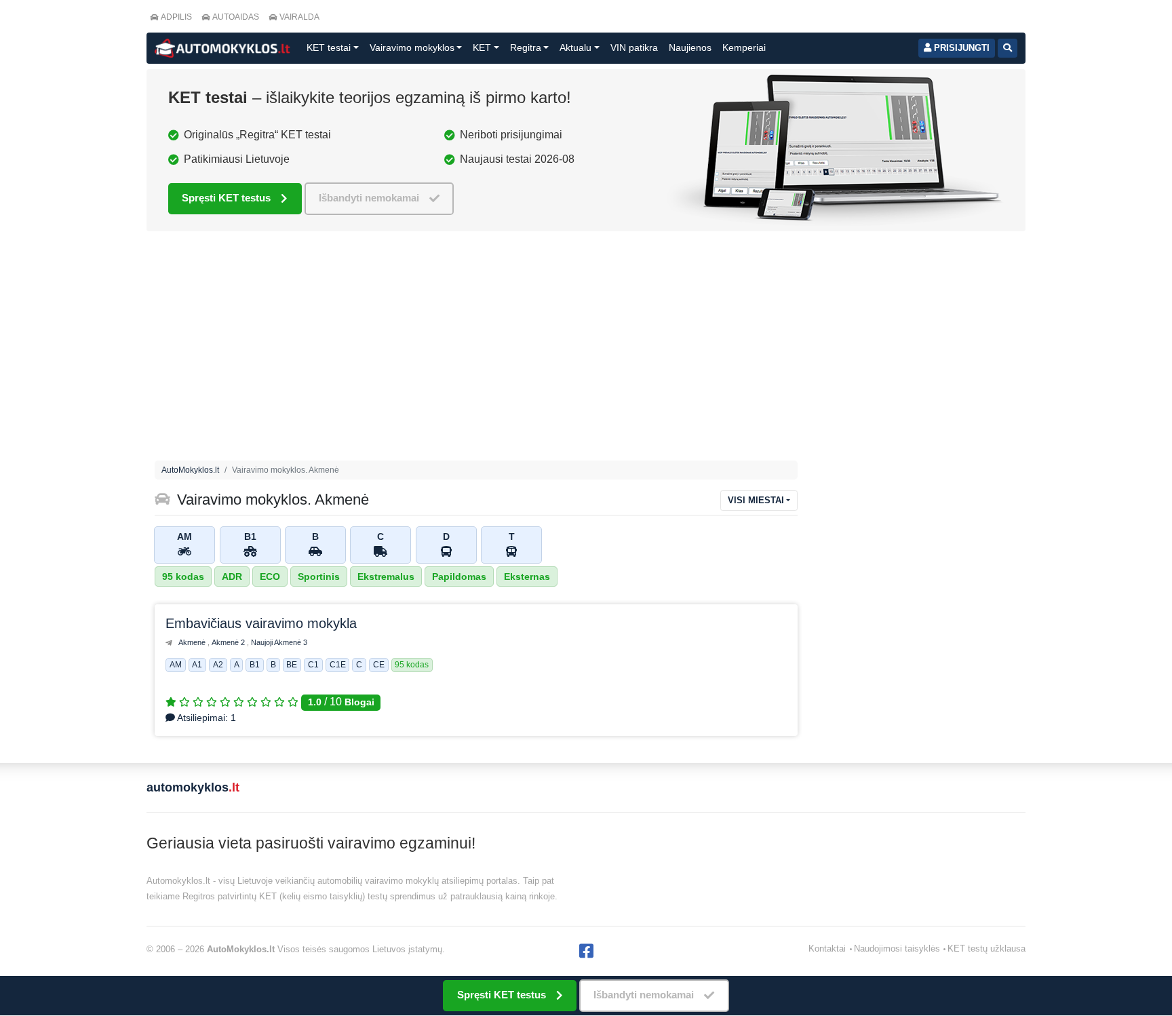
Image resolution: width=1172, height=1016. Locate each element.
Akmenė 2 (229, 642)
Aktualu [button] (575, 47)
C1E (338, 665)
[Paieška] (1007, 48)
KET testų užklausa (987, 948)
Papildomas (459, 576)
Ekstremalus (385, 576)
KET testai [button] (329, 47)
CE (379, 665)
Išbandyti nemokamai (369, 197)
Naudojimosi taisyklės (897, 948)
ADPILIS (176, 17)
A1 (197, 665)
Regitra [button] (525, 47)
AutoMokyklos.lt (190, 470)
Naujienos (690, 47)
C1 (313, 665)
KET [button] (482, 47)
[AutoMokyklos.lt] (222, 48)
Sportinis (319, 576)
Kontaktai (827, 948)
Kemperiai (744, 47)
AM (176, 665)
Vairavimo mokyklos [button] (412, 47)
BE (291, 665)
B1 (255, 665)
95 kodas (183, 576)
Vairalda (299, 17)
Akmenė (193, 642)
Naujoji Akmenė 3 (279, 642)
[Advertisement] (586, 349)
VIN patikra (634, 47)
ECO (270, 576)
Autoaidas (235, 17)
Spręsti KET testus (226, 197)
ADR (232, 576)
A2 (218, 665)
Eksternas (527, 576)
